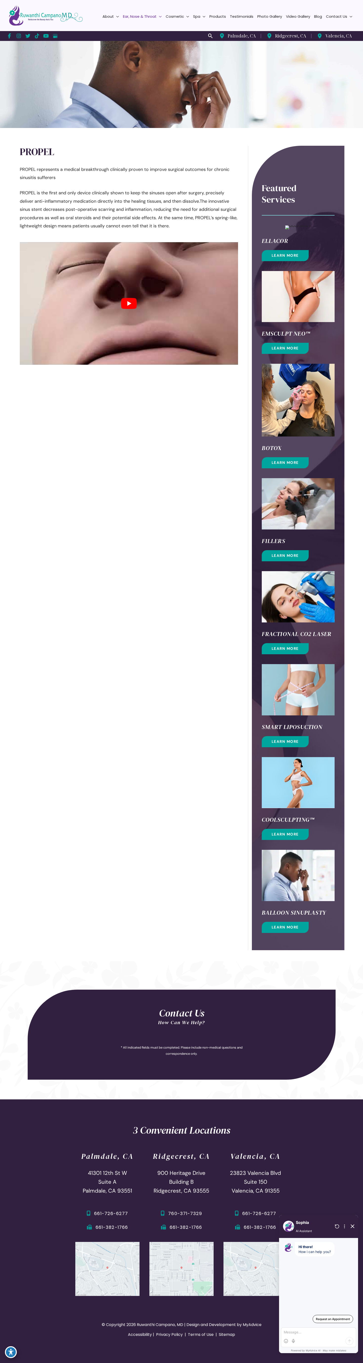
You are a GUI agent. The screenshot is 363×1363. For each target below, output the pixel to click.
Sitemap (226, 1334)
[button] (116, 16)
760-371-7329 (185, 1213)
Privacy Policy (169, 1334)
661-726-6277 (111, 1213)
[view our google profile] (55, 36)
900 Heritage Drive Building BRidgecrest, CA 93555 (181, 1181)
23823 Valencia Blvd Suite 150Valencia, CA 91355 (255, 1181)
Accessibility (140, 1334)
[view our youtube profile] (46, 36)
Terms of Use (201, 1334)
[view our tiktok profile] (37, 36)
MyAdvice (252, 1324)
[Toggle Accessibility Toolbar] (11, 1352)
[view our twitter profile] (27, 36)
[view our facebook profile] (9, 36)
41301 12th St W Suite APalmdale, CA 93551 (107, 1181)
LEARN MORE (285, 255)
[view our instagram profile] (18, 36)
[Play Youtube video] (129, 303)
